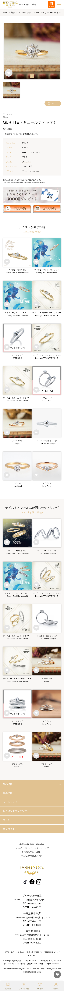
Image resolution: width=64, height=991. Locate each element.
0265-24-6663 (34, 938)
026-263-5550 (34, 903)
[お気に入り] (57, 976)
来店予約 (51, 6)
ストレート (26, 161)
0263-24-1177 (34, 921)
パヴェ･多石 (27, 166)
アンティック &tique (30, 171)
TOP (5, 12)
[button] (11, 90)
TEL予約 (40, 988)
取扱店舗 (8, 988)
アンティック (24, 12)
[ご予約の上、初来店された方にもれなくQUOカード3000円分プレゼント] (32, 195)
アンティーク (27, 157)
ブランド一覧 (24, 988)
